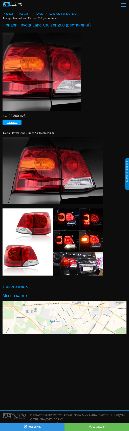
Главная (8, 13)
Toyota (39, 13)
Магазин (24, 13)
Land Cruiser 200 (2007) (63, 13)
